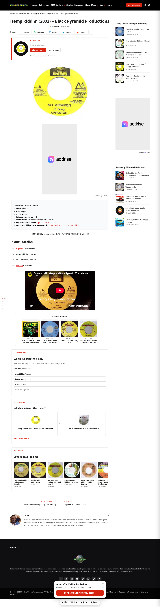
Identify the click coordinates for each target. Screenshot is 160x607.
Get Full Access (134, 5)
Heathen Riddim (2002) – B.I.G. (69, 342)
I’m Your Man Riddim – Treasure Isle (134, 186)
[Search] (149, 5)
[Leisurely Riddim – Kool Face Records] (119, 222)
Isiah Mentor (22, 260)
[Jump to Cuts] (2, 301)
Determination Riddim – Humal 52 (137, 42)
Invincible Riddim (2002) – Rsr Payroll (50, 342)
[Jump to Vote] (2, 303)
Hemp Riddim (22, 254)
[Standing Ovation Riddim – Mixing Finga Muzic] (119, 210)
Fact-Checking (110, 592)
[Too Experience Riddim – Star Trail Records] (88, 328)
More (93, 5)
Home (12, 14)
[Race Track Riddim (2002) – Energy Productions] (119, 66)
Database (78, 5)
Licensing (144, 592)
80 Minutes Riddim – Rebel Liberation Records (135, 197)
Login (109, 5)
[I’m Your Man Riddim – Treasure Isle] (119, 187)
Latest (35, 5)
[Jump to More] (2, 308)
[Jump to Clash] (2, 305)
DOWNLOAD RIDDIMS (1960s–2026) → (80, 593)
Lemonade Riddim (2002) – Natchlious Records (136, 54)
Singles (69, 5)
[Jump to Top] (2, 298)
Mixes (87, 5)
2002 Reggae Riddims (38, 14)
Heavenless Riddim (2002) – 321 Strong (40, 505)
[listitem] (21, 474)
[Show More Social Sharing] (90, 32)
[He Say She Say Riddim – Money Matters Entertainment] (119, 175)
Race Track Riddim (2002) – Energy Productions (136, 65)
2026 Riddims (57, 5)
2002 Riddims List (56, 225)
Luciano (46, 222)
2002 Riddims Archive (22, 14)
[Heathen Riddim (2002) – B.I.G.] (69, 328)
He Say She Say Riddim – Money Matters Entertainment (137, 174)
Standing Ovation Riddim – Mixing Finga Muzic (136, 209)
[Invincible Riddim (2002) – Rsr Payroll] (50, 328)
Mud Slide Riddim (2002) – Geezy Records (136, 77)
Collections (44, 5)
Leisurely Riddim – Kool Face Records (136, 221)
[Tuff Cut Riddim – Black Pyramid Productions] (31, 328)
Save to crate (54, 50)
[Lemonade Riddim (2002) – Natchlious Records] (119, 55)
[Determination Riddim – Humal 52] (119, 43)
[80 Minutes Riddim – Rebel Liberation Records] (119, 198)
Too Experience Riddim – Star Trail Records (88, 342)
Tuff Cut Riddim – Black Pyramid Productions (31, 342)
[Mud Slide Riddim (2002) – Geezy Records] (119, 78)
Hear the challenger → (21, 438)
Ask (101, 5)
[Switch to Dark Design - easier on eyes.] (145, 5)
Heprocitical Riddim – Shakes (75, 505)
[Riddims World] (19, 5)
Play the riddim (38, 50)
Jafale (54, 26)
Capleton (40, 222)
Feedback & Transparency (128, 592)
